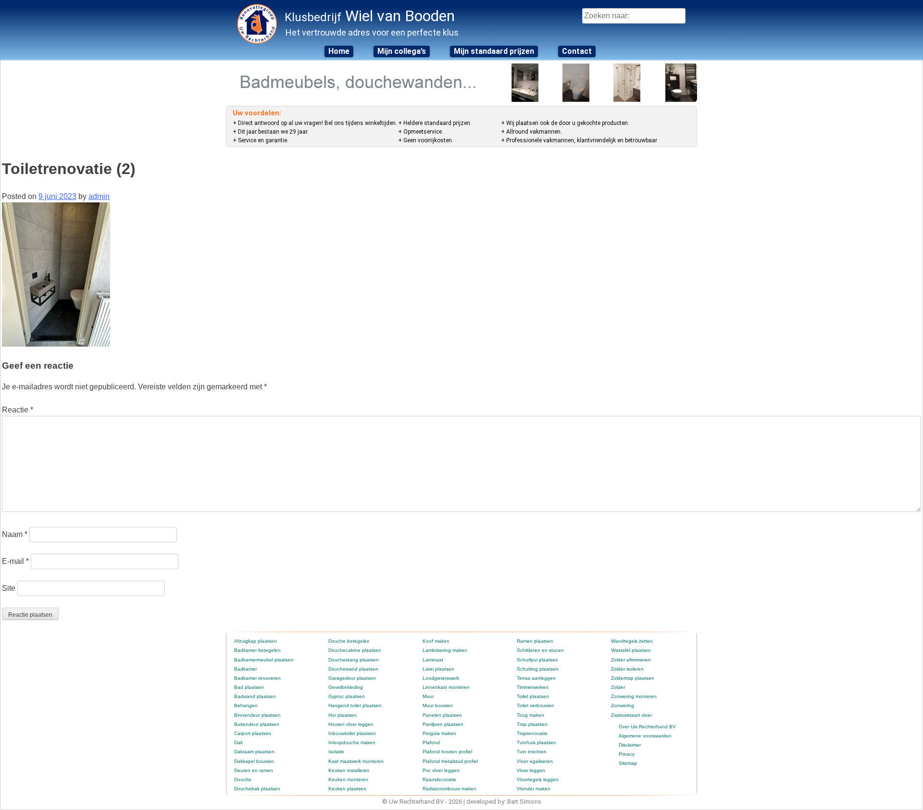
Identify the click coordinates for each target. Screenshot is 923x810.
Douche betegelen (349, 641)
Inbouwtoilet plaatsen (352, 733)
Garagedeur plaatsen (352, 678)
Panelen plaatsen (442, 715)
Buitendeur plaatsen (256, 724)
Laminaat (433, 659)
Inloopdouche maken (351, 742)
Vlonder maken (533, 788)
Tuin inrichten (532, 751)
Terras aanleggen (536, 678)
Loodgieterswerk (441, 678)
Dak (238, 742)
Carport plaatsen (252, 733)
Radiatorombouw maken (449, 788)
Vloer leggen (531, 770)
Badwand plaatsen (255, 696)
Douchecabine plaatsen (354, 650)
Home (338, 51)
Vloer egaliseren (535, 761)
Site (8, 588)
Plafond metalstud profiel (450, 761)
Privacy (627, 754)
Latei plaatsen (438, 669)
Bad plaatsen (249, 687)
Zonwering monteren (634, 696)
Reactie (17, 410)
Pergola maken (439, 733)
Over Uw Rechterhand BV (647, 726)
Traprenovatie (532, 733)
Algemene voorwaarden (645, 735)
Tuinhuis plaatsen (536, 742)
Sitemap (628, 763)
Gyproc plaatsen (346, 696)
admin (99, 196)
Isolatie (336, 751)
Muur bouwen (438, 705)
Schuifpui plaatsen (537, 659)
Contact (577, 51)
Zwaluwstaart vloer (631, 715)
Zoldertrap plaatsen (632, 678)
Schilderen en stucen (540, 650)
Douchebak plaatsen (257, 788)
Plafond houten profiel (447, 751)
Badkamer (245, 669)
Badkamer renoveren (257, 678)
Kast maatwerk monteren (356, 761)
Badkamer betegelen (257, 650)
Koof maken (436, 641)
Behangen (246, 705)
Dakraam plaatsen (254, 751)
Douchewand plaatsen (353, 669)
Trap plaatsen (532, 724)
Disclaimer (630, 745)
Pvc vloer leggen (441, 770)
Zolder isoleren (627, 669)
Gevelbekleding (345, 687)
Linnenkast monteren (446, 687)
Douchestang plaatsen (353, 659)
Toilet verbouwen (535, 705)
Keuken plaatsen (347, 788)
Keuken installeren (349, 770)
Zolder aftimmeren (631, 659)
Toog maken (530, 715)
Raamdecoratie (439, 779)
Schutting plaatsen (538, 669)
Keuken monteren (348, 779)
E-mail (15, 561)
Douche (242, 779)
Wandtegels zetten (632, 641)
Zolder (618, 687)
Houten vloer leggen (351, 724)
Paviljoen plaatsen (443, 724)
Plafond (431, 742)
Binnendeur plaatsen (257, 715)
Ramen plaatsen (535, 641)
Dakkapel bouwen (254, 761)
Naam (14, 534)
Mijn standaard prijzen (494, 51)
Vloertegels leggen (538, 779)
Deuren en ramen (253, 770)
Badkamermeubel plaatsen (264, 659)
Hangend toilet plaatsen (355, 705)
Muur (428, 696)
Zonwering (622, 705)
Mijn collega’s (401, 51)
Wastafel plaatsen (631, 650)
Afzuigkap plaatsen (255, 641)
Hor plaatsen (342, 715)
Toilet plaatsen (533, 696)
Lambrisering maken (445, 650)
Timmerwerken (533, 687)
